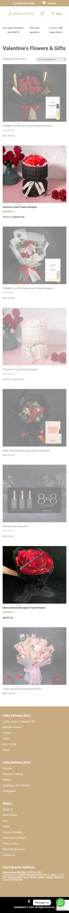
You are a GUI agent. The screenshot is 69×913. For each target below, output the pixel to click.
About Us (8, 809)
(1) (18, 605)
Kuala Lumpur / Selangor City (19, 721)
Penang (7, 732)
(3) (18, 204)
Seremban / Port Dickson (16, 785)
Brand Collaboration (14, 849)
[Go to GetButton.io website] (60, 909)
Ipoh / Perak (9, 744)
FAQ (5, 820)
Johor (6, 738)
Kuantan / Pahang (13, 774)
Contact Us (9, 854)
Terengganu (9, 791)
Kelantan (8, 768)
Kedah (6, 749)
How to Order (10, 815)
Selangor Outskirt (12, 727)
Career (6, 826)
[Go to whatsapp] (60, 902)
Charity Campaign (12, 832)
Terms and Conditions (15, 837)
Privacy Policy (10, 843)
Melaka (7, 779)
